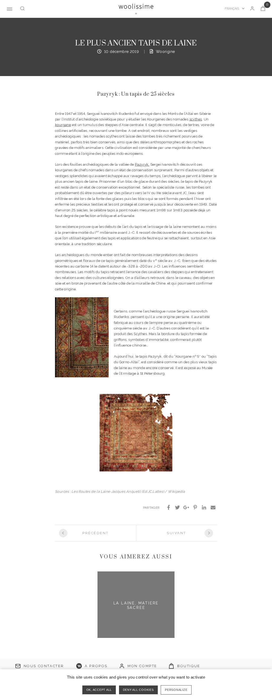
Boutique (188, 666)
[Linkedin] (204, 508)
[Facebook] (169, 508)
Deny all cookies (138, 689)
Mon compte (142, 666)
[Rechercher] (22, 9)
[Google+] (186, 508)
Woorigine (165, 51)
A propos (96, 666)
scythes (195, 119)
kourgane (63, 125)
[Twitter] (177, 508)
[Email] (213, 508)
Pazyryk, (142, 164)
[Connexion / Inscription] (252, 9)
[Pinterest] (195, 508)
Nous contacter (44, 666)
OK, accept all (99, 689)
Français (232, 8)
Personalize (176, 689)
